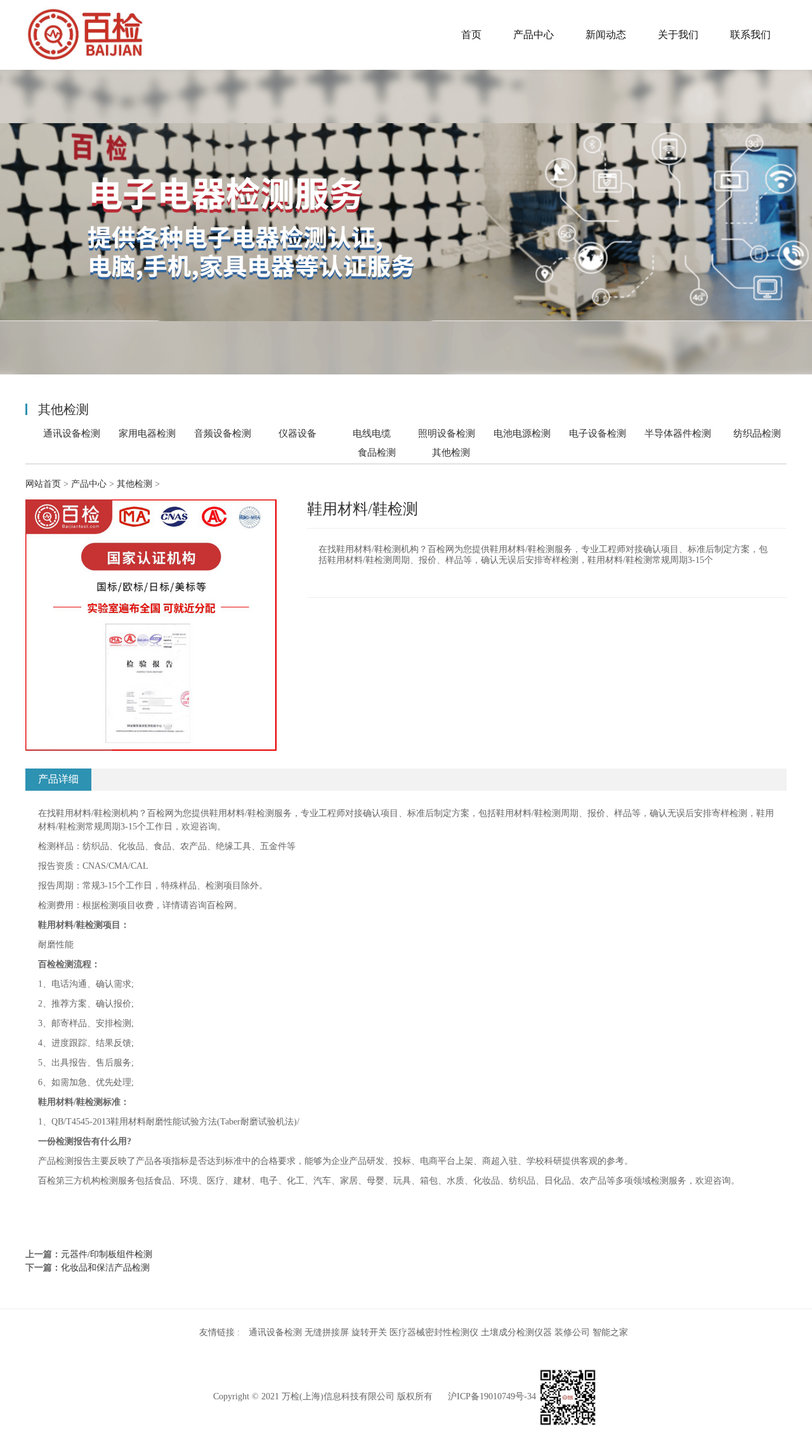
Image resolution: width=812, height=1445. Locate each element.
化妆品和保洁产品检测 (105, 1267)
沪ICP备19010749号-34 (492, 1396)
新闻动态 (606, 34)
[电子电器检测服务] (85, 35)
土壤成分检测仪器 (516, 1332)
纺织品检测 (757, 433)
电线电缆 (372, 433)
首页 (471, 34)
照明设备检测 (446, 433)
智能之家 (610, 1332)
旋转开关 (369, 1332)
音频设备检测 (222, 433)
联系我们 (750, 34)
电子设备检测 (597, 433)
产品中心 (533, 34)
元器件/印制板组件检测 (106, 1254)
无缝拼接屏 (326, 1332)
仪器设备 (297, 433)
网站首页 (43, 484)
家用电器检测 (147, 433)
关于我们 (678, 34)
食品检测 (377, 452)
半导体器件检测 (678, 433)
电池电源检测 (522, 433)
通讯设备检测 (71, 433)
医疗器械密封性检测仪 (434, 1332)
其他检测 (451, 452)
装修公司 (572, 1332)
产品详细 (58, 779)
